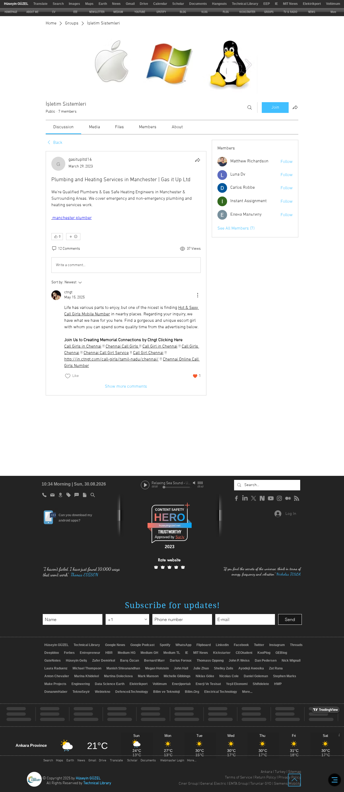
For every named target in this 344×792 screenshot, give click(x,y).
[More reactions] (73, 236)
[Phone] (44, 495)
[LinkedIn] (245, 498)
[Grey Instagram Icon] (279, 498)
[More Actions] (197, 295)
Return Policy (265, 777)
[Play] (145, 485)
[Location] (60, 495)
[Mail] (52, 495)
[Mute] (194, 483)
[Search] (249, 107)
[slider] (200, 482)
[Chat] (77, 495)
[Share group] (295, 107)
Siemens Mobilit (286, 784)
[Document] (85, 495)
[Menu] (334, 780)
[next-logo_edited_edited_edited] (262, 498)
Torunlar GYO (260, 784)
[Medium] (288, 498)
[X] (253, 498)
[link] (63, 127)
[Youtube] (270, 498)
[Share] (197, 160)
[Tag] (68, 495)
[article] (126, 273)
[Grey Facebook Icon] (236, 498)
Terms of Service (238, 777)
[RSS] (296, 498)
